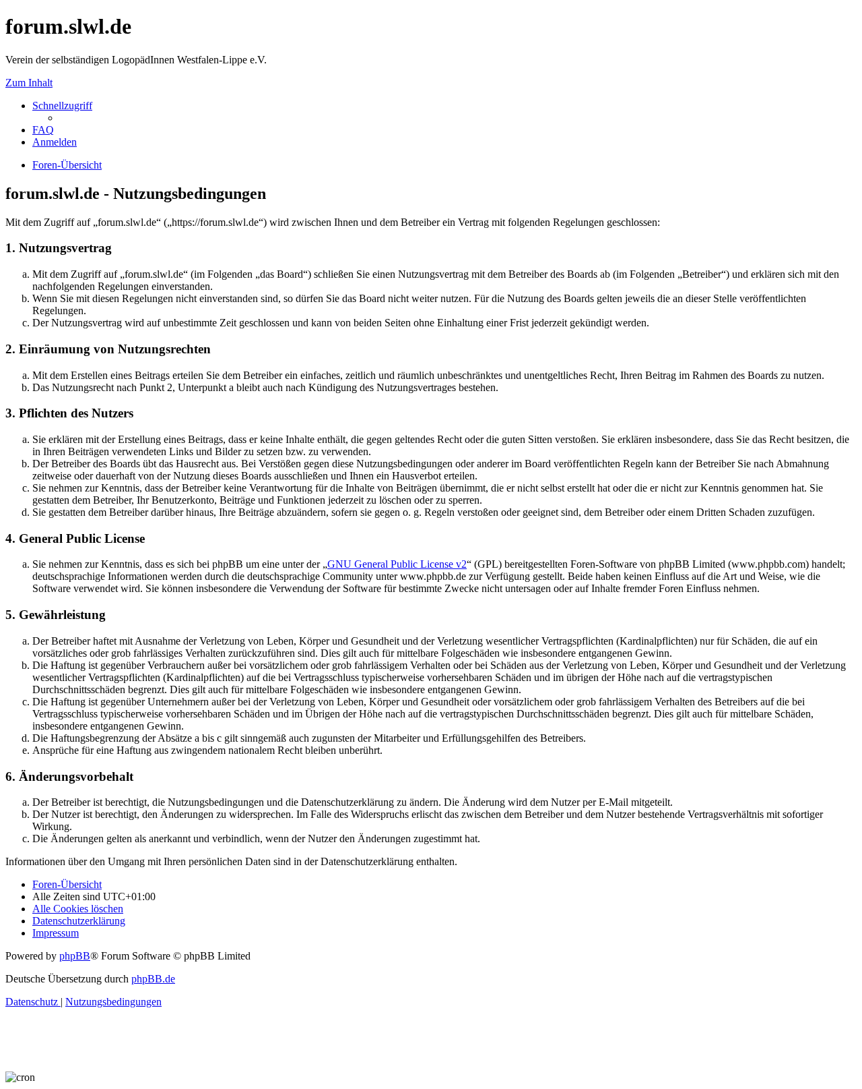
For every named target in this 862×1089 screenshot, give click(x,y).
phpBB (74, 956)
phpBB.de (153, 978)
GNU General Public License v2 (397, 564)
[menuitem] (43, 130)
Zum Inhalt (29, 82)
